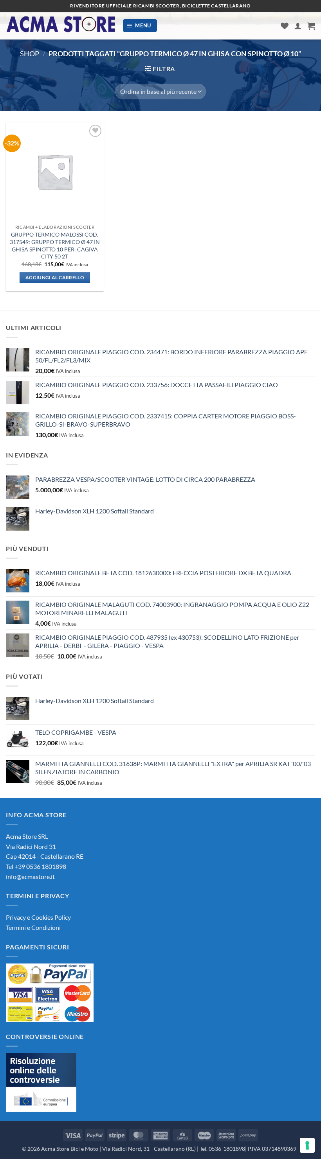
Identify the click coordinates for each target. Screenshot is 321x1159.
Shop (29, 53)
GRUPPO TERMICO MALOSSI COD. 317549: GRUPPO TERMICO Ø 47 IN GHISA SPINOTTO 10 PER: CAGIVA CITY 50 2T (55, 245)
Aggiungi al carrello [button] (54, 277)
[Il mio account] (298, 25)
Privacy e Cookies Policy (38, 917)
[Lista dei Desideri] (285, 25)
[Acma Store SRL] (61, 25)
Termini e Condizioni (33, 927)
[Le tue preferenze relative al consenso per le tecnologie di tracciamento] (307, 1145)
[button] (140, 25)
